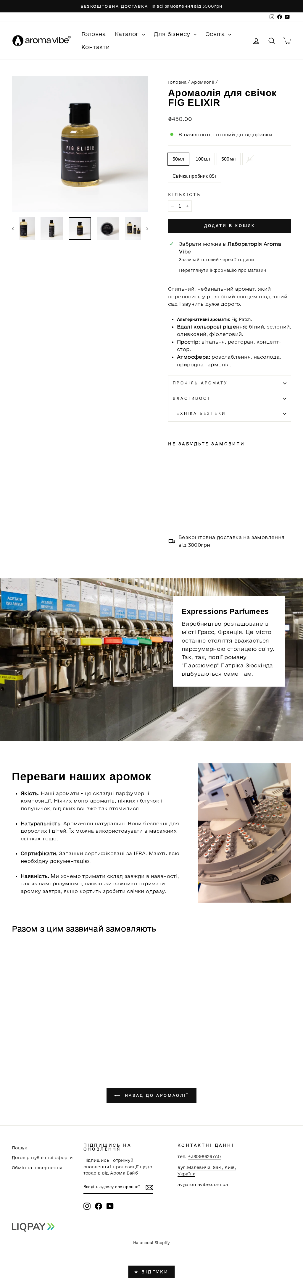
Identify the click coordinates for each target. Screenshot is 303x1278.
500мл (228, 158)
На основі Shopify (151, 1242)
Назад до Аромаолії (155, 1095)
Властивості (193, 398)
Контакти (95, 47)
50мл (178, 158)
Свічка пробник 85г (195, 176)
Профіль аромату (200, 383)
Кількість (184, 194)
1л (250, 158)
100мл (203, 158)
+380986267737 (204, 1156)
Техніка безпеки (199, 413)
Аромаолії (203, 82)
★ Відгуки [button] (151, 1271)
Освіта (216, 34)
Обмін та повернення (37, 1167)
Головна (93, 34)
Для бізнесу (173, 34)
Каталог (128, 34)
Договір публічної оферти (42, 1157)
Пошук (19, 1147)
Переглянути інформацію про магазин (222, 270)
